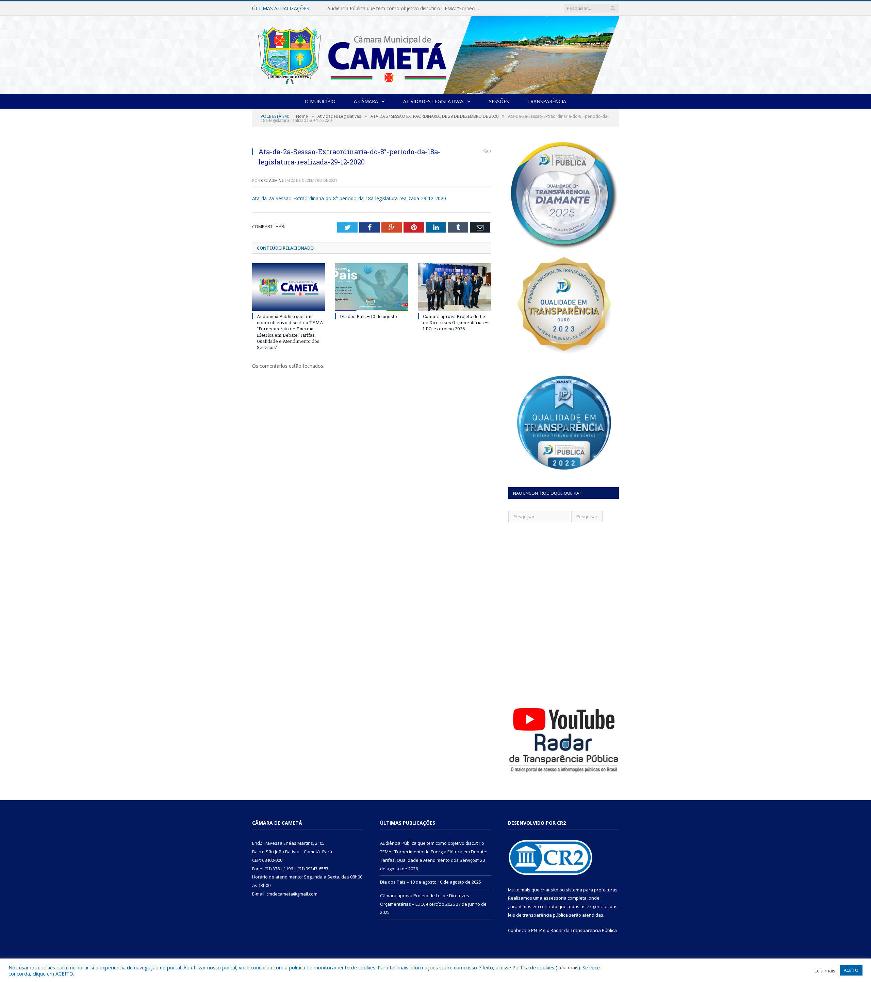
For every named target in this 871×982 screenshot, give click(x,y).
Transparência (546, 101)
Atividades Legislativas (433, 101)
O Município (320, 101)
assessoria (554, 898)
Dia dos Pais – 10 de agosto (358, 8)
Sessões (499, 101)
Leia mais (567, 967)
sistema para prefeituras (592, 890)
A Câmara (366, 101)
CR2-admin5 (272, 180)
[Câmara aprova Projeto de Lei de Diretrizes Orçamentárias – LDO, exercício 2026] (454, 287)
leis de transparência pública (538, 915)
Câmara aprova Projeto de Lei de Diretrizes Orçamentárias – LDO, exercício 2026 (455, 322)
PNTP (536, 930)
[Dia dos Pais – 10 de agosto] (371, 287)
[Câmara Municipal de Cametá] (435, 53)
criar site (549, 890)
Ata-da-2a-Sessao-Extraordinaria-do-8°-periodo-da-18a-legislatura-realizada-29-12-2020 (349, 198)
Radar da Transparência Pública (583, 930)
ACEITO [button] (851, 970)
